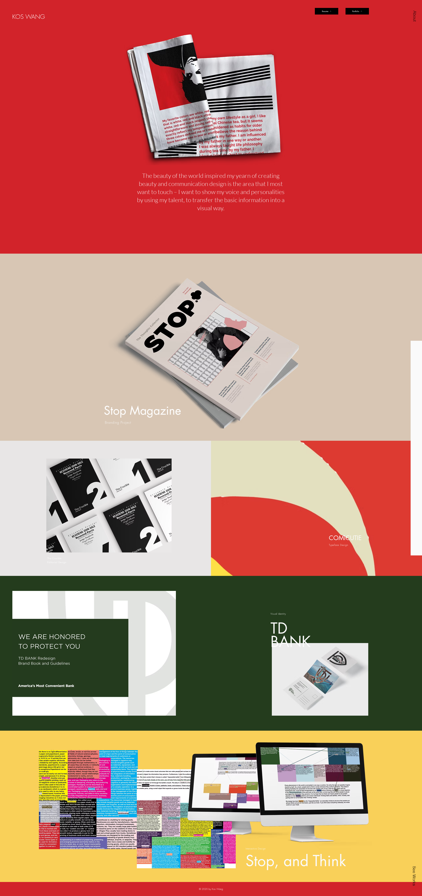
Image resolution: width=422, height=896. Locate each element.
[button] (414, 16)
